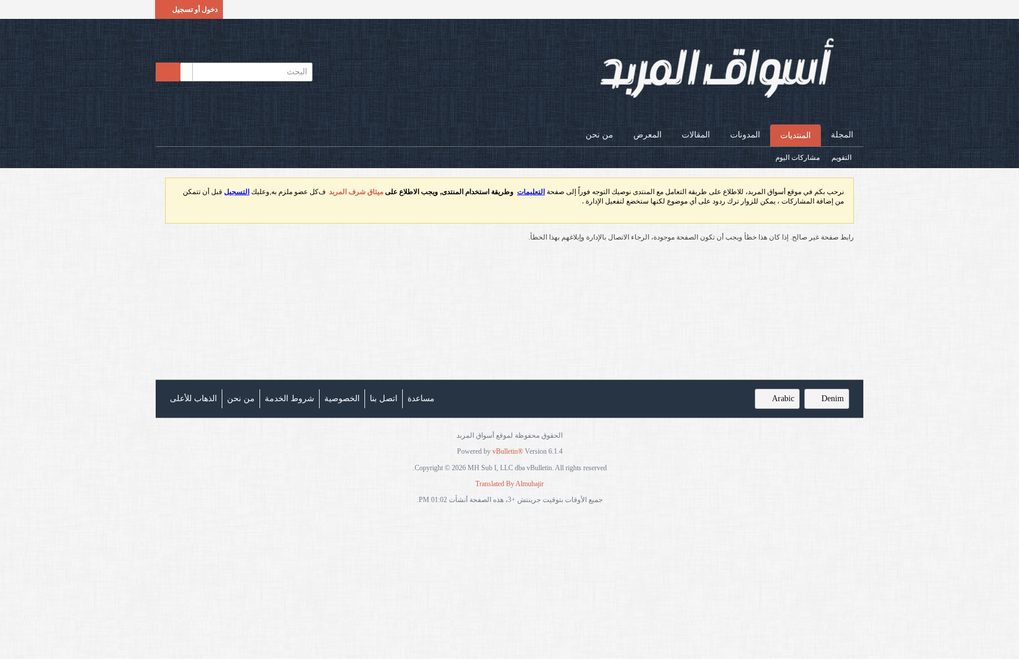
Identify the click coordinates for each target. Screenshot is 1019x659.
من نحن (599, 134)
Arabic (783, 398)
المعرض (647, 134)
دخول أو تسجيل (195, 9)
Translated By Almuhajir (509, 484)
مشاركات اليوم (797, 157)
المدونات (745, 134)
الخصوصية (342, 398)
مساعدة (421, 398)
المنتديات (795, 135)
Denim (832, 398)
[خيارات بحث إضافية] (186, 72)
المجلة (842, 134)
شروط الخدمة (289, 398)
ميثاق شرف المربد (356, 192)
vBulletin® (507, 451)
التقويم (841, 157)
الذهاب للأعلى (193, 398)
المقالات (696, 134)
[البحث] (168, 72)
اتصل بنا (383, 398)
